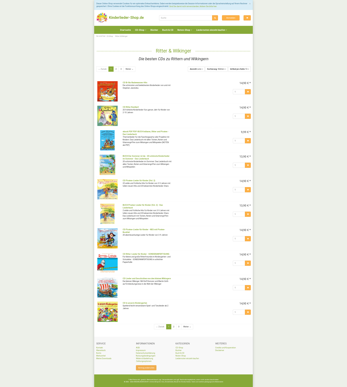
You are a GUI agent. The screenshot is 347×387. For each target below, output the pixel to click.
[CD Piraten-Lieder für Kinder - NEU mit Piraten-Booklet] (107, 238)
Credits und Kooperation (225, 348)
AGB (138, 348)
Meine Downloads (103, 358)
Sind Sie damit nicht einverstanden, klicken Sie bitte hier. (193, 6)
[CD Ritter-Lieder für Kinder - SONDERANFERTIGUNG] (107, 263)
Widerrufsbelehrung (144, 358)
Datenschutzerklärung (145, 353)
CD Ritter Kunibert (131, 107)
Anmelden (230, 18)
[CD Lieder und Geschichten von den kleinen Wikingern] (107, 287)
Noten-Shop (184, 30)
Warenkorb (101, 350)
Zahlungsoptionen (144, 361)
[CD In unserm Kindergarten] (107, 312)
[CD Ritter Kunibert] (107, 116)
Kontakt (99, 348)
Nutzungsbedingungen (145, 356)
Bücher (154, 30)
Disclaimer (219, 350)
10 (239, 69)
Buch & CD (167, 30)
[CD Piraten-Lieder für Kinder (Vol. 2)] (107, 189)
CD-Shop (140, 30)
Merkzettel (101, 356)
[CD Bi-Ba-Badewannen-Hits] (107, 91)
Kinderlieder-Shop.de (126, 17)
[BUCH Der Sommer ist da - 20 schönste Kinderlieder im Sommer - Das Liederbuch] (107, 165)
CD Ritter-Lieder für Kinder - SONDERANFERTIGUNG (146, 254)
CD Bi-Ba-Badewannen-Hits (135, 82)
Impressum (141, 350)
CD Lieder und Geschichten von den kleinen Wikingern (147, 278)
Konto (98, 353)
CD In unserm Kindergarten (135, 303)
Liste (196, 69)
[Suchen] (215, 17)
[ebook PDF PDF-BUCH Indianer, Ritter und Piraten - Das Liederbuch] (107, 140)
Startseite (125, 30)
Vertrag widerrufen (146, 368)
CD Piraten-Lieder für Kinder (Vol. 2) (139, 180)
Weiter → (129, 69)
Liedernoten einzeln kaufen (211, 30)
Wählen (216, 69)
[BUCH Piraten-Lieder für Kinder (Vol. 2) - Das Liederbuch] (107, 214)
